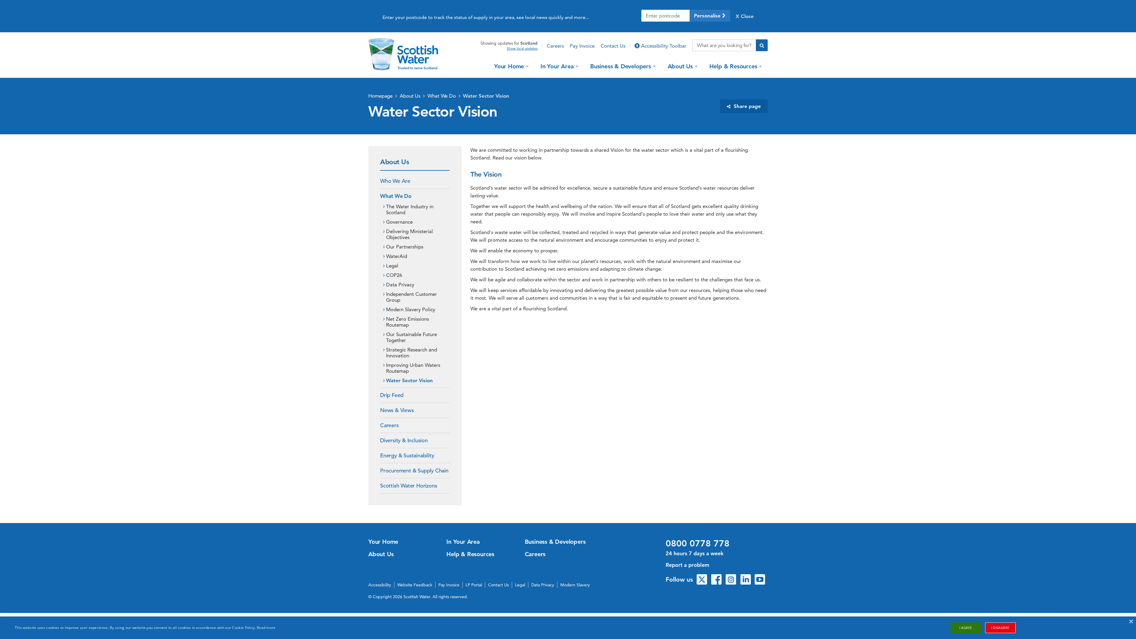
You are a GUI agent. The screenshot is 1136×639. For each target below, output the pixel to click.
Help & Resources (733, 66)
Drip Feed (392, 395)
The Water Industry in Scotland (409, 209)
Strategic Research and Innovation (411, 353)
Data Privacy (400, 285)
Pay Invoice (582, 46)
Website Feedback (414, 585)
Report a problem (687, 564)
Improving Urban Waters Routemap (413, 368)
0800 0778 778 (698, 543)
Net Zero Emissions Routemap (407, 322)
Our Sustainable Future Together (411, 337)
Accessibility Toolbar (663, 46)
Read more (266, 627)
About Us (680, 66)
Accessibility (379, 585)
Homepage (380, 96)
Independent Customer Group (411, 297)
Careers (555, 46)
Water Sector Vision (486, 96)
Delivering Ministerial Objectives (409, 234)
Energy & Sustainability (407, 455)
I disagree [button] (1000, 627)
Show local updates (522, 48)
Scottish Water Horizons (408, 485)
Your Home (509, 66)
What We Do (441, 96)
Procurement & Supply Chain (414, 470)
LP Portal (474, 585)
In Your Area (557, 66)
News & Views (397, 410)
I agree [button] (965, 627)
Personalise (708, 16)
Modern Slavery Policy (410, 309)
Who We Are (395, 181)
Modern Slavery (575, 585)
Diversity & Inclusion (404, 440)
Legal (392, 266)
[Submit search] (762, 45)
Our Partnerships (404, 247)
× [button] (1131, 621)
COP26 (394, 275)
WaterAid (396, 256)
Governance (399, 222)
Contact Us (613, 46)
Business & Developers (620, 66)
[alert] (568, 628)
